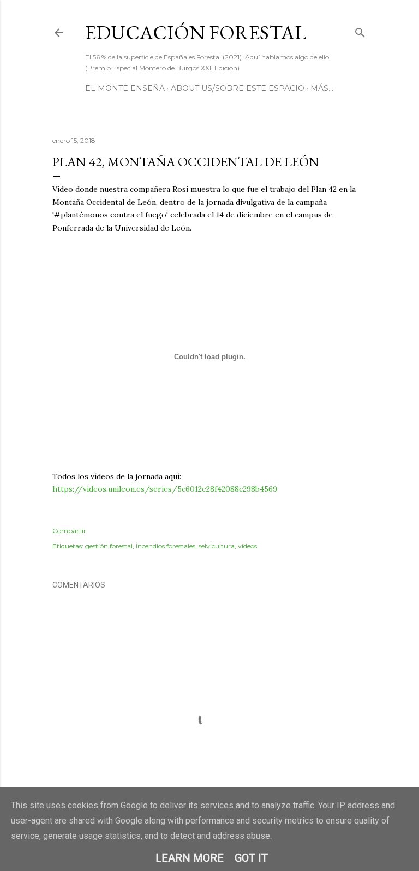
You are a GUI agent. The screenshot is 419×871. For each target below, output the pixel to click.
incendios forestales (165, 546)
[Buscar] (360, 30)
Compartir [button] (69, 531)
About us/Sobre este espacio (237, 88)
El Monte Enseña (125, 88)
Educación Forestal (195, 32)
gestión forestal (109, 546)
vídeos (247, 546)
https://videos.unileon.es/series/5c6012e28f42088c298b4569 (164, 489)
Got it (251, 857)
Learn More (189, 857)
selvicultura (217, 546)
